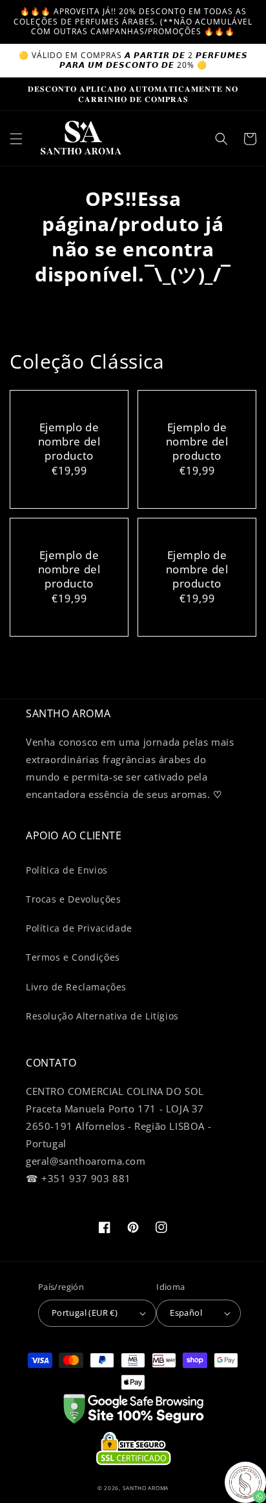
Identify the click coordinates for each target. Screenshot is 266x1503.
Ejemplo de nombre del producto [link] (69, 441)
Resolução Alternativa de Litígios (102, 1016)
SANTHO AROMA (146, 1487)
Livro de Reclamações (76, 987)
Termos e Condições (73, 957)
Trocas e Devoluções (73, 899)
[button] (16, 139)
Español (186, 1312)
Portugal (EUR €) (85, 1312)
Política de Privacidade (79, 928)
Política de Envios (67, 870)
